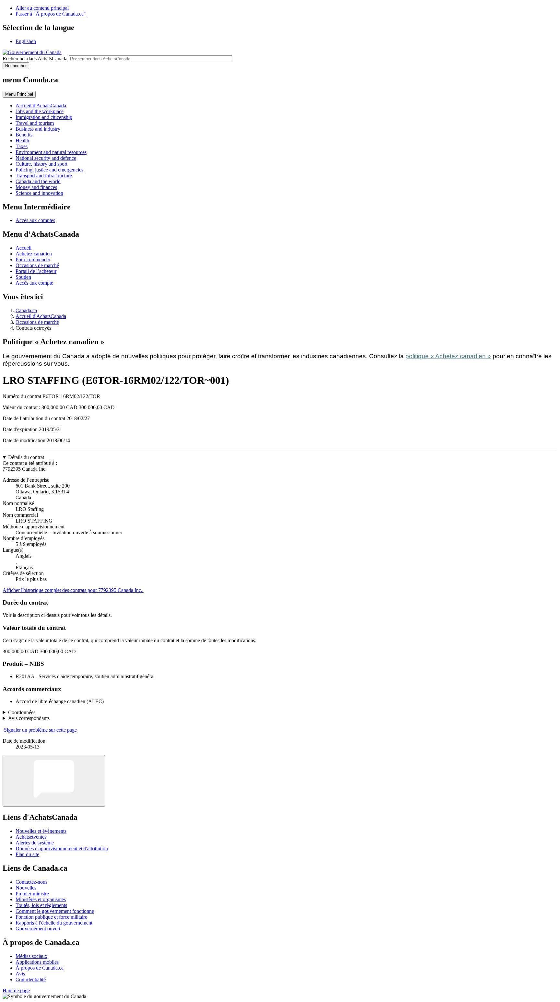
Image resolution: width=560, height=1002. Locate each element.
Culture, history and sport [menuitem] (41, 164)
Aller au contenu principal (42, 8)
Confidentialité (31, 979)
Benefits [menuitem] (24, 134)
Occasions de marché (37, 265)
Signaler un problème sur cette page (40, 730)
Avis (20, 973)
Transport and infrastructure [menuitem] (44, 175)
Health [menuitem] (22, 140)
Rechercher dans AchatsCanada (35, 58)
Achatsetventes (31, 837)
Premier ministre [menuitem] (32, 893)
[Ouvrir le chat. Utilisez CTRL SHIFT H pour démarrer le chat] (54, 781)
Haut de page (16, 990)
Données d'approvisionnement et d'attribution (62, 848)
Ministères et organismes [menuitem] (41, 899)
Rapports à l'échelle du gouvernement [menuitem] (54, 922)
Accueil (23, 248)
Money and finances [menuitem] (36, 187)
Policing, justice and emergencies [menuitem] (49, 169)
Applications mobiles (37, 962)
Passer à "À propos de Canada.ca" (51, 14)
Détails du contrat (26, 457)
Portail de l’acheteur (36, 271)
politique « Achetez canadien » (448, 356)
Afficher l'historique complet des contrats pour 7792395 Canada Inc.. (73, 590)
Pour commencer (33, 259)
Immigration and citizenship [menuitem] (44, 117)
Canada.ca (26, 310)
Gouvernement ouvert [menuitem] (38, 928)
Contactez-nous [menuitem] (31, 882)
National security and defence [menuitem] (46, 158)
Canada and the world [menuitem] (38, 181)
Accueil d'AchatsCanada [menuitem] (41, 105)
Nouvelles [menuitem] (26, 887)
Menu (19, 94)
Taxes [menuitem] (22, 146)
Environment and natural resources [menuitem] (51, 152)
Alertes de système (35, 842)
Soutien (23, 277)
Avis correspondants (29, 718)
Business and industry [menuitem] (38, 129)
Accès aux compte (34, 283)
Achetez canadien (34, 253)
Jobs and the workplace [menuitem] (40, 111)
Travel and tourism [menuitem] (35, 123)
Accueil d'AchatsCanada (41, 316)
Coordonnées (21, 712)
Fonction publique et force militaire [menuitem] (51, 917)
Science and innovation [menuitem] (39, 193)
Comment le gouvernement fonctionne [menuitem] (55, 911)
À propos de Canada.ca (40, 968)
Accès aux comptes (35, 220)
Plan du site (27, 854)
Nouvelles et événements (41, 831)
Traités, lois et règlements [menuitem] (41, 905)
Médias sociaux (31, 956)
